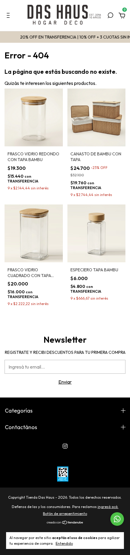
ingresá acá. (108, 506)
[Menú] (9, 16)
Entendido (64, 543)
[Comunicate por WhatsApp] (117, 519)
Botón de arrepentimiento (65, 513)
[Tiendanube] (65, 523)
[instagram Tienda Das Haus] (65, 446)
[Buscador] (110, 16)
